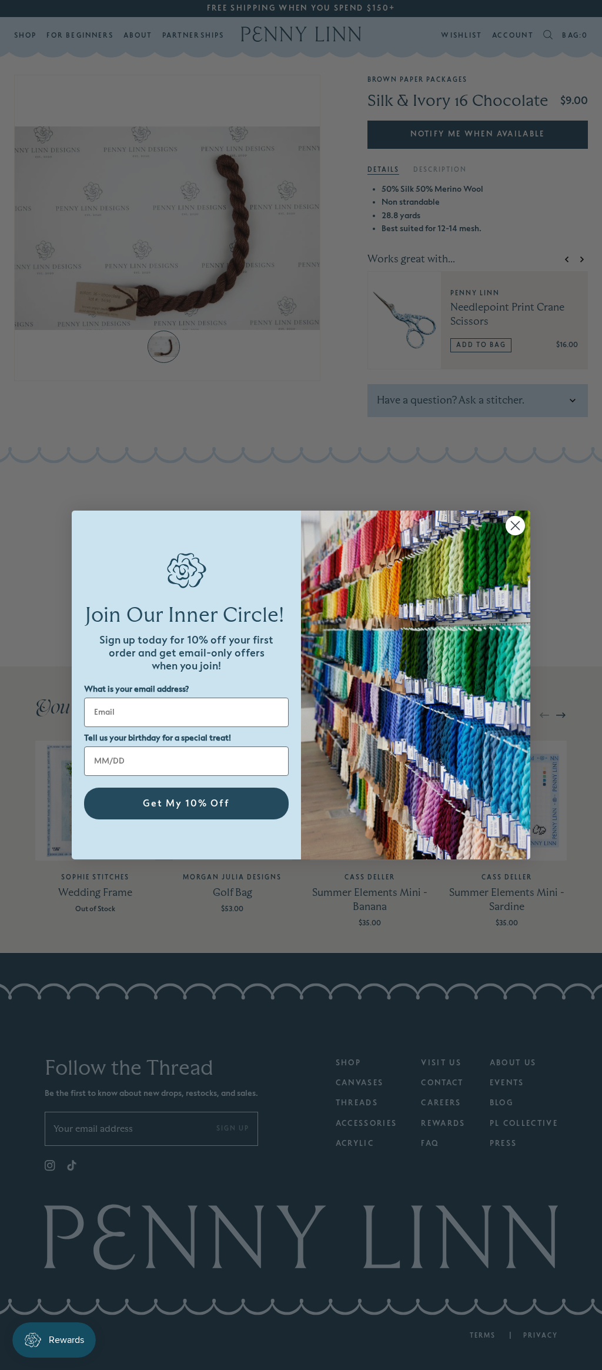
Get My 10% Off (186, 803)
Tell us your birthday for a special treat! (157, 738)
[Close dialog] (515, 525)
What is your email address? (136, 689)
